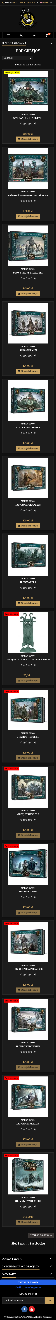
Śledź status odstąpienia (28, 1287)
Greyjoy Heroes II (28, 736)
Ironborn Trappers (28, 504)
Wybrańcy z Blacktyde (28, 118)
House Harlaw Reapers (28, 969)
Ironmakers (28, 582)
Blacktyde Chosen (28, 427)
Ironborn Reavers (28, 1123)
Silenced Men (28, 350)
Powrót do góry (41, 1235)
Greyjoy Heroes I (28, 814)
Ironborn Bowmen (28, 1046)
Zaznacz (18, 58)
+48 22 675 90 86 (21, 2)
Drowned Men (28, 891)
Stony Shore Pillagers (28, 272)
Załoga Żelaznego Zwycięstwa (28, 195)
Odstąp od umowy (28, 1282)
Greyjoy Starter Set (28, 1201)
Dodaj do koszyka (28, 139)
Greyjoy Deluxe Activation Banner (28, 659)
